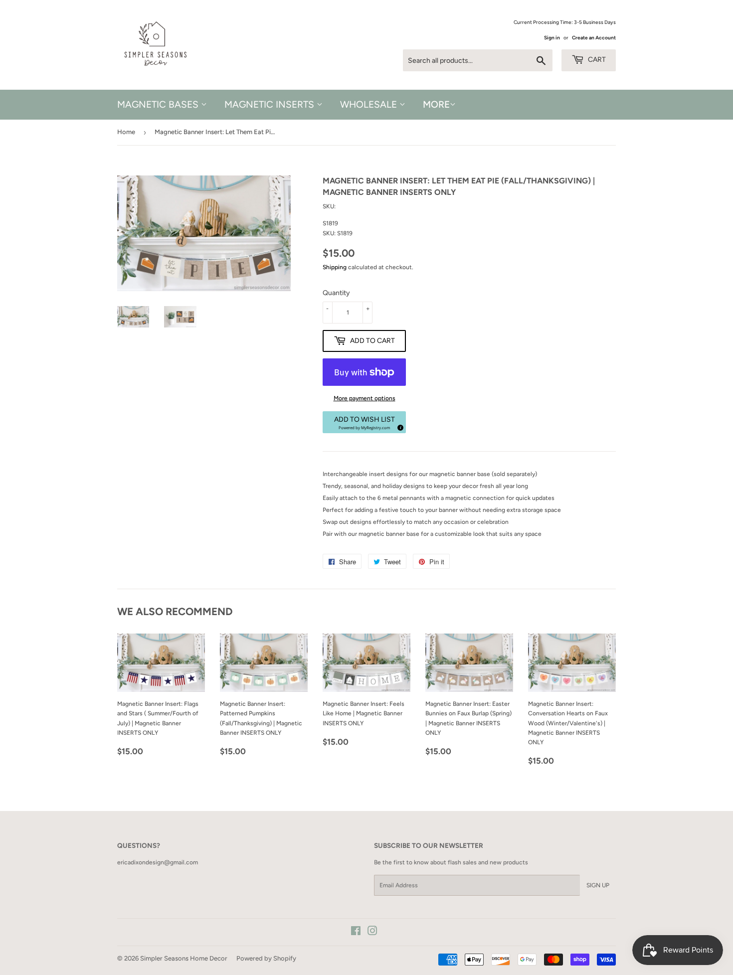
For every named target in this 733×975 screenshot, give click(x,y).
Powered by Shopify (266, 958)
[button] (364, 422)
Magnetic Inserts (270, 104)
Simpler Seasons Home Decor (183, 958)
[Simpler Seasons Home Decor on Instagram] (372, 932)
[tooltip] (398, 426)
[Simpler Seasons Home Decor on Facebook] (356, 932)
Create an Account (594, 37)
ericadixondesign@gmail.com (157, 862)
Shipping (335, 267)
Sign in (552, 37)
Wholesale (369, 104)
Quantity (336, 293)
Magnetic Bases (159, 104)
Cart (596, 59)
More (436, 104)
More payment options (364, 398)
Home (126, 132)
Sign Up (597, 885)
